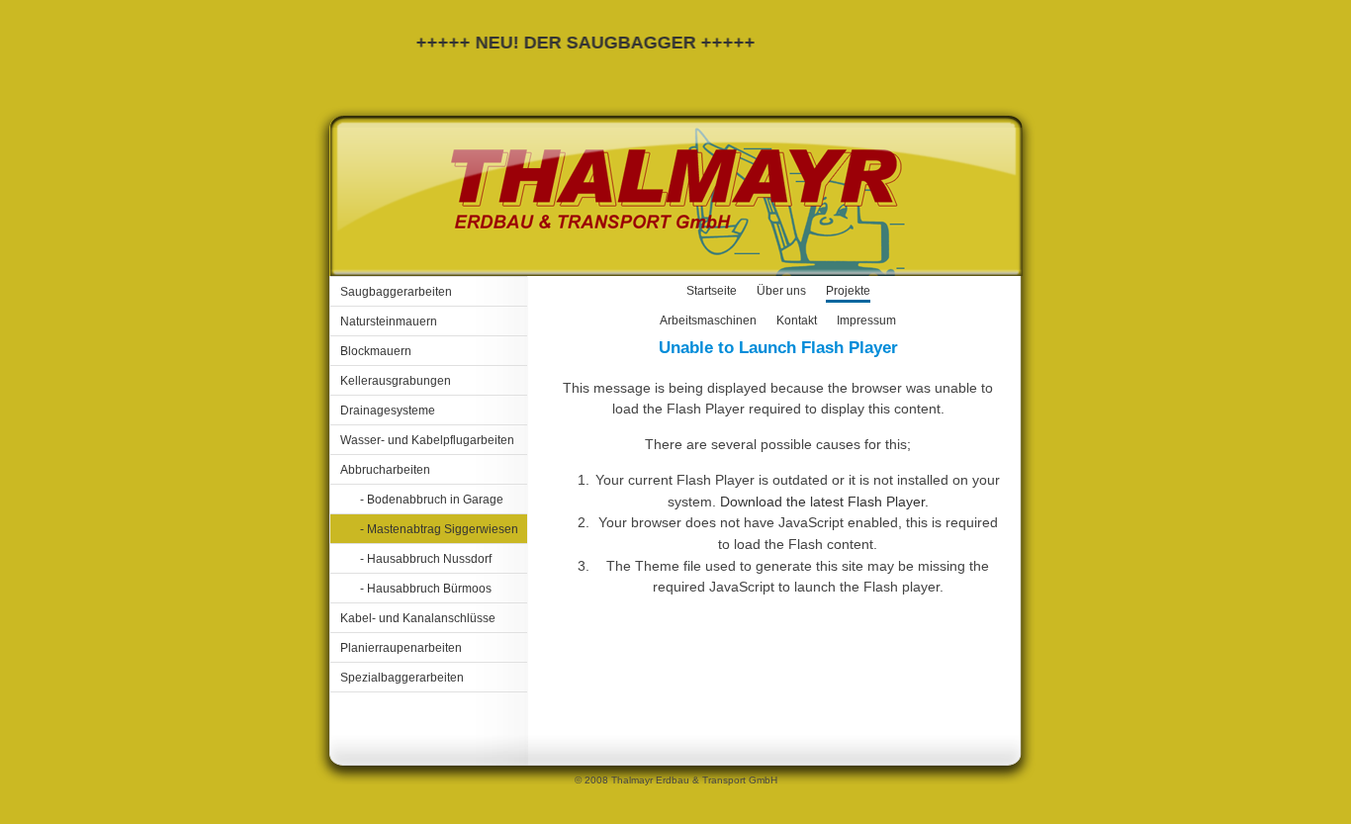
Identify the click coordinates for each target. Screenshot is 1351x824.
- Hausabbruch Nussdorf (426, 559)
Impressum (866, 320)
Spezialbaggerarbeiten (402, 678)
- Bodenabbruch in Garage (431, 499)
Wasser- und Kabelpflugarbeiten (427, 440)
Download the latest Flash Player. (824, 501)
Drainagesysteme (387, 410)
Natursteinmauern (388, 321)
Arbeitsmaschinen (708, 320)
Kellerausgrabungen (395, 381)
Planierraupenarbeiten (401, 648)
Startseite (711, 291)
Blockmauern (375, 351)
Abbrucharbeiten (385, 470)
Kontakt (796, 320)
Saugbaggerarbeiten (396, 292)
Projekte (848, 291)
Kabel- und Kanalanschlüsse (417, 618)
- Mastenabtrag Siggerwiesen (439, 529)
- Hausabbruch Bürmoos (426, 588)
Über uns (781, 291)
